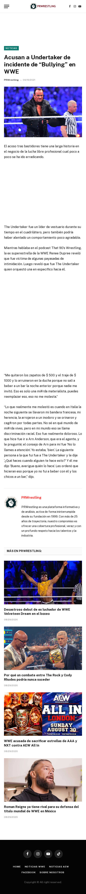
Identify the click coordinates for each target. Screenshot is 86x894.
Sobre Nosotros (52, 872)
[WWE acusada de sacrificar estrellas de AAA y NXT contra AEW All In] (43, 714)
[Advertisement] (43, 319)
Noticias (11, 48)
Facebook (29, 872)
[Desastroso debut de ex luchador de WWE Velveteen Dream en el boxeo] (43, 582)
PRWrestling (11, 80)
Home (17, 866)
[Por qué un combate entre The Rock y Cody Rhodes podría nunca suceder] (43, 648)
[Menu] (6, 6)
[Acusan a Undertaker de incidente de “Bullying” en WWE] (43, 112)
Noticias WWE (35, 866)
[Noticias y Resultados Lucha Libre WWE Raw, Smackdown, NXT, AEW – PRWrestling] (42, 6)
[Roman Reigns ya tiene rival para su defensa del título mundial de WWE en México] (43, 780)
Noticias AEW (59, 866)
